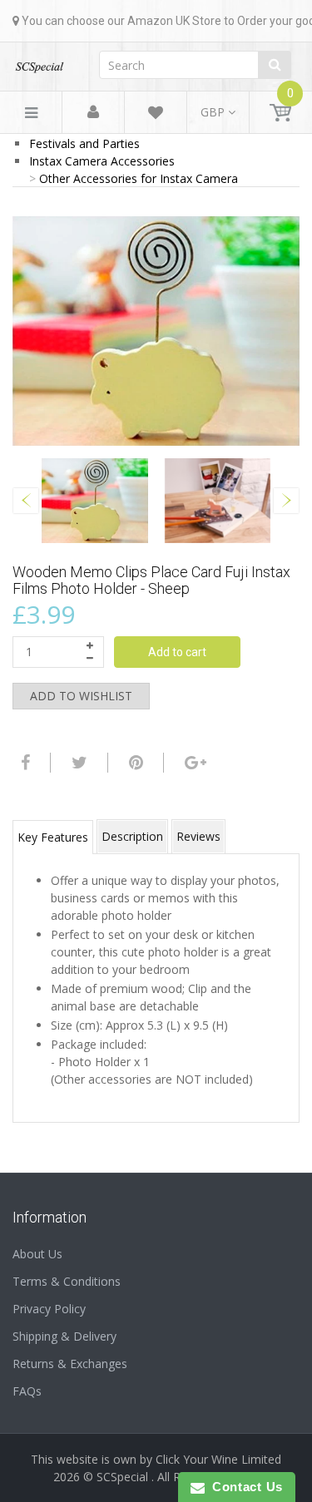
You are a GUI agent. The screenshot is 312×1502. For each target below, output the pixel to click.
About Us (37, 1254)
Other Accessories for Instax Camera (138, 178)
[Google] (193, 763)
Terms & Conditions (66, 1281)
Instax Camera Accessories (102, 161)
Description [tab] (132, 836)
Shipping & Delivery (64, 1336)
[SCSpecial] (39, 62)
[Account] (93, 112)
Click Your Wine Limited (218, 1459)
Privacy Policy (49, 1309)
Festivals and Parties (84, 143)
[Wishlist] (155, 115)
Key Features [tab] (52, 837)
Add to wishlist (81, 696)
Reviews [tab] (198, 836)
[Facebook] (23, 763)
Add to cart (177, 652)
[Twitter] (77, 763)
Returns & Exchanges (69, 1363)
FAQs (27, 1391)
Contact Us (244, 1487)
